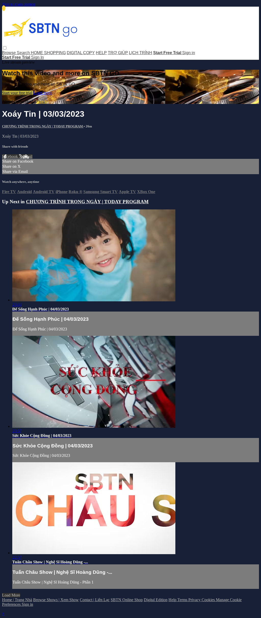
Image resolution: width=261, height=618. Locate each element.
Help (172, 600)
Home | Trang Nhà (17, 600)
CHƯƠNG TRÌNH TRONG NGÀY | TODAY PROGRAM (43, 126)
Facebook (10, 156)
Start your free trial (17, 93)
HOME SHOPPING (48, 53)
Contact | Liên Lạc (95, 600)
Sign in (188, 53)
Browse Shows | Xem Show (56, 600)
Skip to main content (18, 4)
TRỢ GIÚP (118, 53)
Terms (182, 600)
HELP (101, 53)
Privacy (195, 600)
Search (24, 53)
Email (27, 156)
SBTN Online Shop (127, 600)
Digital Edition (155, 600)
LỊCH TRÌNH (140, 53)
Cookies (209, 600)
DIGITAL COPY (81, 53)
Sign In (37, 57)
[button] (4, 48)
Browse (9, 53)
